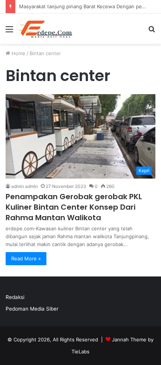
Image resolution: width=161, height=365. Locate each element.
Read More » (26, 258)
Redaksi (15, 297)
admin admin (24, 186)
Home (17, 53)
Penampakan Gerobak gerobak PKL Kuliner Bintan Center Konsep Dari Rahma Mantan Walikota (74, 207)
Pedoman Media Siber (32, 309)
